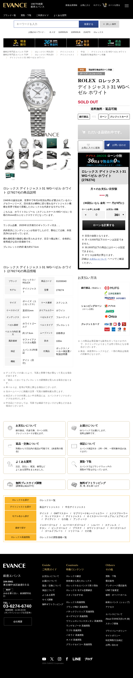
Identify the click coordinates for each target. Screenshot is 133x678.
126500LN (75, 32)
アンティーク (80, 519)
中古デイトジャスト (75, 507)
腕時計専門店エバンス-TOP (15, 52)
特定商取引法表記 (114, 640)
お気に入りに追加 (91, 147)
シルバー (95, 525)
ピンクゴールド (59, 528)
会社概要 (17, 621)
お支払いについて (98, 259)
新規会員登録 (71, 5)
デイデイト (50, 519)
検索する (88, 24)
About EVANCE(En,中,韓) (118, 619)
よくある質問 (60, 15)
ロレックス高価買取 (75, 602)
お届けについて (49, 581)
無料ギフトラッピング (52, 604)
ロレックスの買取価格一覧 (53, 537)
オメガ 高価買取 (74, 640)
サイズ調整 (47, 600)
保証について (48, 590)
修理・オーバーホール (116, 595)
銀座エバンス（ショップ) (117, 602)
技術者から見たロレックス (78, 581)
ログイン (97, 5)
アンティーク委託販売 (116, 585)
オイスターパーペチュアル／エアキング (107, 516)
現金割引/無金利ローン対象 (93, 55)
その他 (64, 519)
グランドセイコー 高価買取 (79, 644)
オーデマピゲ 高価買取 (77, 616)
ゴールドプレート (54, 531)
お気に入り (85, 5)
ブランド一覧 (9, 15)
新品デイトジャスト (50, 507)
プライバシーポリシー (116, 631)
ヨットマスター (53, 516)
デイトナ (44, 513)
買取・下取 (26, 15)
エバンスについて (114, 614)
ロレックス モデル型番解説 (79, 590)
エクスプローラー (118, 513)
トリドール (73, 531)
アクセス (110, 607)
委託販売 (110, 581)
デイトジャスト (67, 52)
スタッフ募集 (112, 624)
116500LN (63, 32)
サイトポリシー (113, 635)
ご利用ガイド (42, 15)
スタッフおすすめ (74, 595)
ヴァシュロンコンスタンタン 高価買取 (84, 621)
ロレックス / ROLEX (44, 52)
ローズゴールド (118, 528)
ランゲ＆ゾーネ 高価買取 (78, 626)
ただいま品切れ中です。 (106, 132)
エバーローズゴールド (74, 525)
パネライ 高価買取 (75, 635)
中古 (83, 52)
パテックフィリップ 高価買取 (80, 612)
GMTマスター (61, 513)
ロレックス (98, 32)
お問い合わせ (119, 145)
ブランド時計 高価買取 (77, 607)
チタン (43, 528)
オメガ (52, 32)
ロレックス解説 (73, 576)
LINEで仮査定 (112, 590)
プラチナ (77, 528)
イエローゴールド (49, 525)
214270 (87, 32)
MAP (8, 590)
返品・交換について (51, 585)
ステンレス (110, 525)
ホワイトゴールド (96, 528)
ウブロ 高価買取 (74, 630)
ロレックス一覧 (47, 500)
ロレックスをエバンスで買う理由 (82, 585)
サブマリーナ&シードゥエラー (88, 513)
